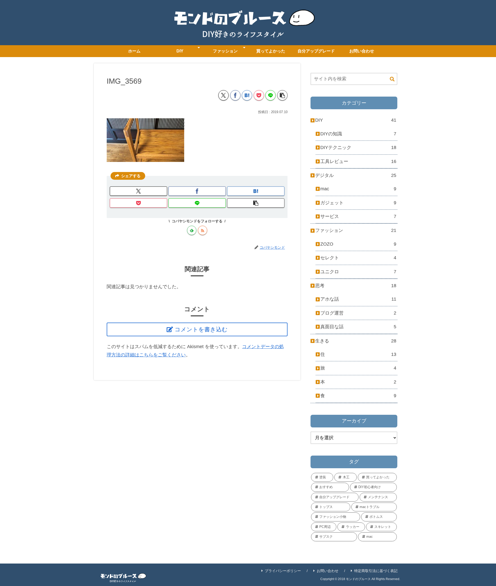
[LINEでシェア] (270, 95)
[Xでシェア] (223, 95)
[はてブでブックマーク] (247, 95)
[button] (282, 95)
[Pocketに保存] (259, 95)
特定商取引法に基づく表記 (376, 571)
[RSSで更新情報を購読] (202, 230)
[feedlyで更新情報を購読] (191, 230)
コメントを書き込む (201, 329)
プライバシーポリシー (283, 571)
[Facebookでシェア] (235, 95)
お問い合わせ (327, 571)
